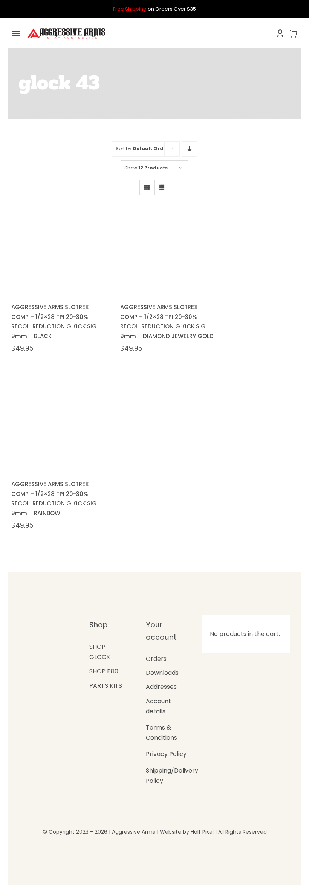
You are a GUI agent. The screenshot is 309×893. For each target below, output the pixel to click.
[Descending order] (189, 149)
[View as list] (162, 187)
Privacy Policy (166, 754)
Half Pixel (202, 832)
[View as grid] (147, 187)
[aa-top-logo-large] (66, 29)
